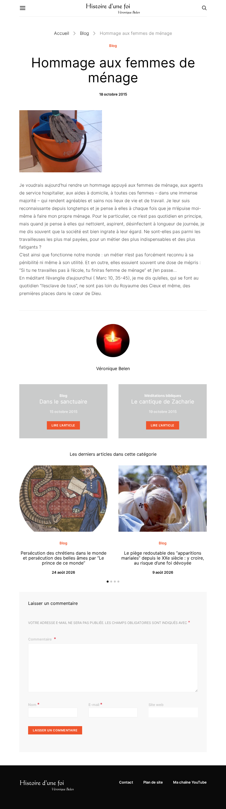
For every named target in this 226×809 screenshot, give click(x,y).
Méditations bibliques (162, 395)
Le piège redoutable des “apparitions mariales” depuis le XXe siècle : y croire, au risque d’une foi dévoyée (162, 558)
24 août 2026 (63, 572)
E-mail (95, 704)
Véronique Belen (113, 368)
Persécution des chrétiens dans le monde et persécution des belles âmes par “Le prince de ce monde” (63, 558)
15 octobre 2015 (63, 411)
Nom (34, 704)
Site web (156, 704)
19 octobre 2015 (163, 411)
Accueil (61, 33)
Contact (126, 782)
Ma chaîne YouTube (190, 782)
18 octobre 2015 (113, 94)
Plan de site (153, 782)
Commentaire (40, 639)
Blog (84, 33)
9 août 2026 (162, 572)
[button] (107, 581)
